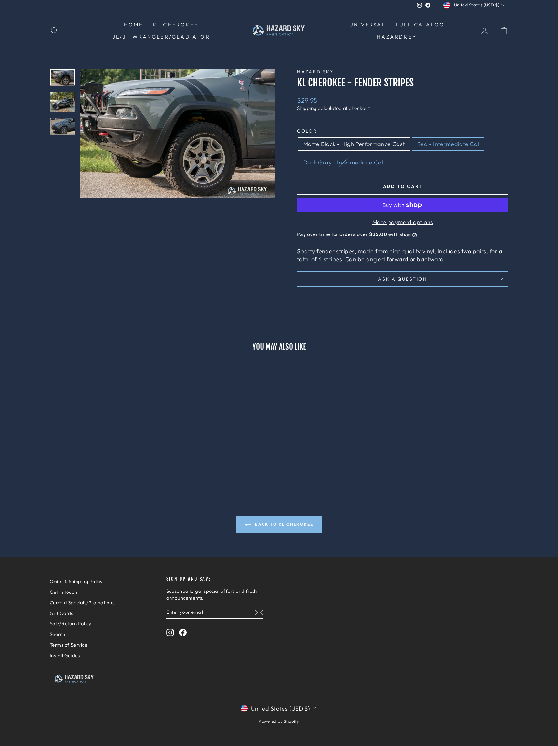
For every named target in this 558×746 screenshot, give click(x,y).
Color (307, 131)
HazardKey (397, 37)
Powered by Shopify (279, 721)
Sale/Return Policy (70, 624)
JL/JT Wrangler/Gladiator (161, 37)
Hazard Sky (315, 72)
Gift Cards (61, 613)
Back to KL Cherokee (284, 524)
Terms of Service (68, 645)
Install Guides (65, 655)
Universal (367, 24)
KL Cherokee (175, 24)
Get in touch (63, 592)
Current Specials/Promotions (82, 603)
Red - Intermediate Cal (448, 144)
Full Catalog (420, 24)
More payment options (402, 222)
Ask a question (402, 279)
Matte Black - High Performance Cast (354, 144)
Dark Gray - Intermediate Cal (343, 162)
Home (133, 24)
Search (57, 634)
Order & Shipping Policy (76, 581)
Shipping (307, 108)
